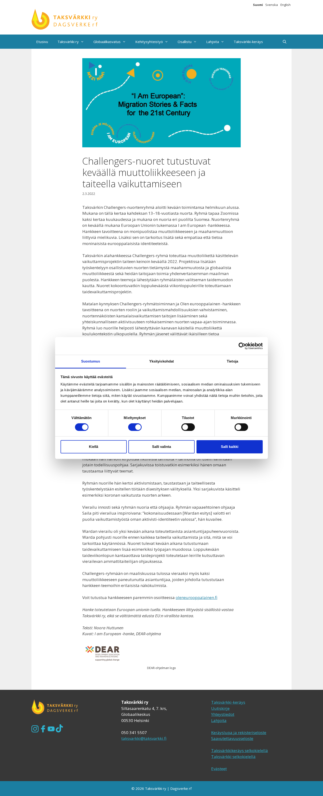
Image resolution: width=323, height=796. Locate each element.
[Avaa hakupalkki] (285, 42)
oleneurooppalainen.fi (196, 597)
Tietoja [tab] (232, 361)
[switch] (135, 427)
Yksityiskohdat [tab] (161, 361)
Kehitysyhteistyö (149, 41)
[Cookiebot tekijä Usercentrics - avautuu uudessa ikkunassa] (242, 346)
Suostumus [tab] (90, 361)
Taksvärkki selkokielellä (233, 756)
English (285, 5)
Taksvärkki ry (68, 41)
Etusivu (42, 41)
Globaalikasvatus (107, 41)
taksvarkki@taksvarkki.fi (143, 738)
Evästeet (219, 768)
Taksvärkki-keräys (248, 41)
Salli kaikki (229, 447)
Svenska (271, 5)
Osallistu (185, 41)
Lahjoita (212, 41)
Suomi (258, 5)
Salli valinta (161, 447)
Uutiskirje (220, 708)
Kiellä (93, 447)
